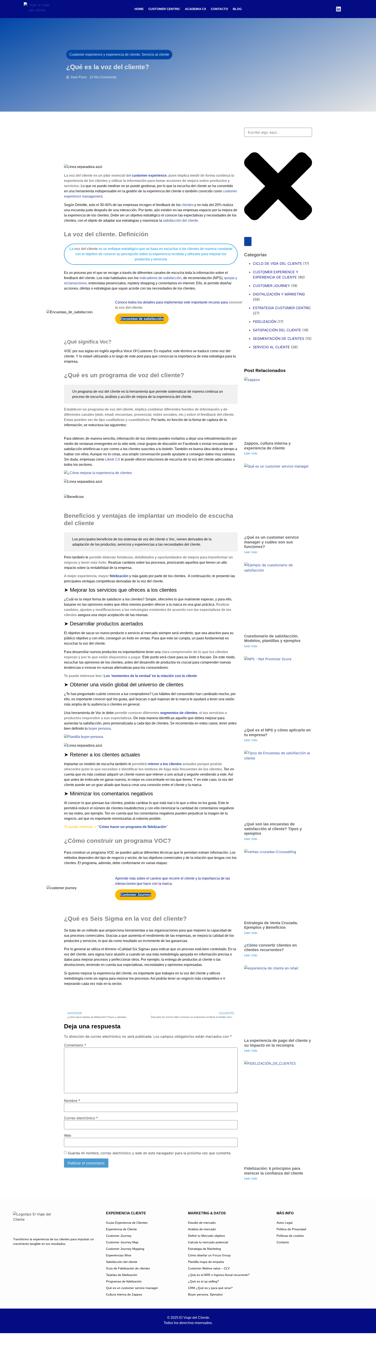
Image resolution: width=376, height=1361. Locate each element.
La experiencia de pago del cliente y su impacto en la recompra (277, 1043)
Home (139, 9)
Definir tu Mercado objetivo (206, 1235)
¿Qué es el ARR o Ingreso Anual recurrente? (219, 1275)
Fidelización (264, 321)
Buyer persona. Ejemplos (205, 1294)
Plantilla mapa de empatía (206, 1262)
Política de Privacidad (291, 1229)
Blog (237, 9)
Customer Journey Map (122, 1242)
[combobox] (278, 132)
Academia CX (195, 9)
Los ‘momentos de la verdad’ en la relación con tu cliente (150, 676)
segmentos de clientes (178, 713)
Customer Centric (164, 9)
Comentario (75, 1045)
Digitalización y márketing (279, 294)
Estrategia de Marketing (204, 1248)
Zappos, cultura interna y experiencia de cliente (267, 445)
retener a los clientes (165, 764)
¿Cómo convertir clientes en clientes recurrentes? (270, 947)
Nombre (72, 1100)
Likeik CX (112, 459)
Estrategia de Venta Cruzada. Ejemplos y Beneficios (271, 925)
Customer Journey (118, 1235)
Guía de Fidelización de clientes (128, 1268)
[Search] (248, 241)
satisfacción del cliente (180, 220)
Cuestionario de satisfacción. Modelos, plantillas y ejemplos (272, 638)
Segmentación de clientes (278, 338)
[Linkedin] (338, 8)
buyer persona (100, 728)
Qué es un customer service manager (132, 1288)
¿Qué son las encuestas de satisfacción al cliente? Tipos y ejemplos (273, 829)
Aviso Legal (284, 1222)
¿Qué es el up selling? (203, 1281)
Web (67, 1135)
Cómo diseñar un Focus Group (209, 1255)
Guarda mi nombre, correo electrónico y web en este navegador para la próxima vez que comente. (149, 1153)
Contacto (219, 9)
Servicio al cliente (271, 347)
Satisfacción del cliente (277, 330)
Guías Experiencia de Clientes (127, 1222)
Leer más (250, 453)
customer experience (149, 175)
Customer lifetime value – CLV (209, 1268)
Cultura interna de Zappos (124, 1294)
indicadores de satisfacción (160, 278)
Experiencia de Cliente (121, 1229)
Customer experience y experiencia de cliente (275, 274)
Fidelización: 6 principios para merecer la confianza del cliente (273, 1170)
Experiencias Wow (118, 1255)
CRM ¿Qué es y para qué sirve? (210, 1288)
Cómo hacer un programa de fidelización (132, 827)
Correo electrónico (81, 1118)
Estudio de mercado (202, 1222)
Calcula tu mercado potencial (208, 1242)
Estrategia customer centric (282, 308)
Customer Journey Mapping (125, 1248)
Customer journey (271, 285)
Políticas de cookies (290, 1235)
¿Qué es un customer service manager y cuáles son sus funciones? (271, 542)
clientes (187, 205)
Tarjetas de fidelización (121, 1275)
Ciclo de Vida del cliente (277, 263)
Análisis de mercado (202, 1229)
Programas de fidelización (124, 1281)
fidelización (118, 576)
